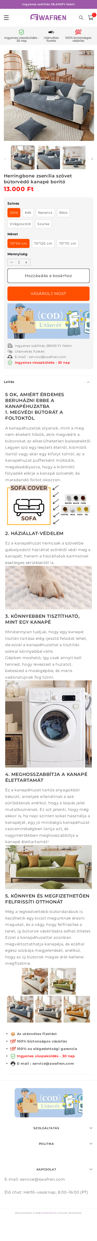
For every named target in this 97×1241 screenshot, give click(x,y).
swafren (47, 1213)
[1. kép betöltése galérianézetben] (23, 157)
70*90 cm (18, 243)
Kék (28, 213)
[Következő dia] (92, 159)
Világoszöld (20, 224)
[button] (90, 18)
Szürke (43, 224)
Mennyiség (17, 254)
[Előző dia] (5, 159)
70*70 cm (67, 243)
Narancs (45, 213)
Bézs (63, 213)
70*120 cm (43, 243)
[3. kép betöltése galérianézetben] (74, 157)
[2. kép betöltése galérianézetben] (48, 157)
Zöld (14, 213)
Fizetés (48, 294)
